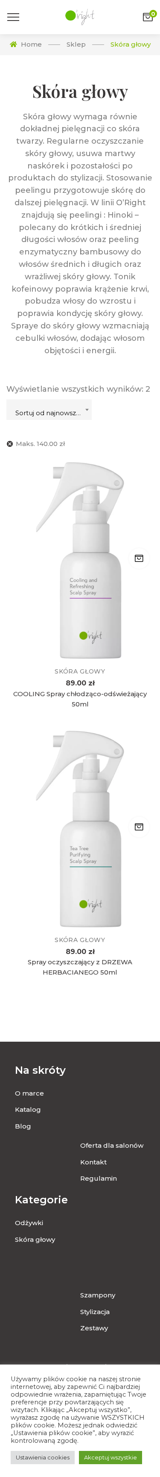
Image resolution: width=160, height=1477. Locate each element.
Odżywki (29, 1223)
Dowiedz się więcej (139, 558)
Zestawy (94, 1328)
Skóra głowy (80, 671)
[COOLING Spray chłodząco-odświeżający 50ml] (80, 560)
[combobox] (49, 409)
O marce (29, 1093)
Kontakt (93, 1162)
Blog (23, 1126)
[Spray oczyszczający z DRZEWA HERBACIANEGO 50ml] (80, 829)
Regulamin (98, 1178)
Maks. (40, 444)
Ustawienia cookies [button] (43, 1457)
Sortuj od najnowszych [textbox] (51, 413)
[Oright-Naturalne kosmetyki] (80, 17)
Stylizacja (95, 1312)
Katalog (28, 1109)
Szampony (97, 1295)
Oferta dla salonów (111, 1145)
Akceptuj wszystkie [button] (110, 1457)
